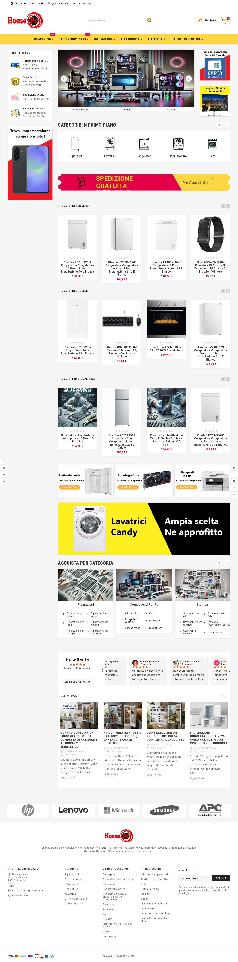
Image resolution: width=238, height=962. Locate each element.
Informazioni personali (155, 874)
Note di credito (150, 889)
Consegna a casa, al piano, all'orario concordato (115, 896)
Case (152, 613)
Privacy (107, 919)
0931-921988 (20, 895)
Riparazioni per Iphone (75, 614)
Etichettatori (215, 632)
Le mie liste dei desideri (155, 903)
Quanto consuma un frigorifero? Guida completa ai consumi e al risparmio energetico (79, 739)
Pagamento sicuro (114, 889)
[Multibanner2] (144, 481)
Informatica (72, 884)
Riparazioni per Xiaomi (99, 623)
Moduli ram (155, 628)
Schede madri (132, 628)
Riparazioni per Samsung (99, 632)
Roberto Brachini (126, 661)
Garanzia (108, 904)
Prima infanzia (74, 903)
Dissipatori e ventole (132, 620)
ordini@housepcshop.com (28, 890)
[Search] (149, 20)
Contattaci (86, 3)
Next (228, 206)
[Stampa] (126, 78)
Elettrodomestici (75, 879)
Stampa (202, 604)
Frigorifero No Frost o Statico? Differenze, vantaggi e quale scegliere (122, 738)
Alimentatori (132, 613)
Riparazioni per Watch (99, 614)
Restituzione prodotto (154, 879)
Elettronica (71, 889)
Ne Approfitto (195, 182)
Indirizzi (146, 893)
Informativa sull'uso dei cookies (117, 925)
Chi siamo (109, 884)
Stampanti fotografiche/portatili (217, 623)
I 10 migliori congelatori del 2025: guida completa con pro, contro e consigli (208, 738)
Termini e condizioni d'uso (119, 879)
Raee (106, 914)
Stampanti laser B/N (216, 614)
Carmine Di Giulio (168, 661)
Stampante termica (189, 632)
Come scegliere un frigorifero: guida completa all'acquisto (166, 736)
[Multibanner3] (202, 481)
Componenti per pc (144, 604)
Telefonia (70, 893)
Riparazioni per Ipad (75, 623)
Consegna (109, 874)
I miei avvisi (148, 908)
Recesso (108, 909)
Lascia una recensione (77, 682)
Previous (223, 206)
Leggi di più (67, 777)
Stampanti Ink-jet (191, 614)
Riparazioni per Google (75, 632)
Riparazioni (86, 604)
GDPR (106, 931)
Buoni (144, 898)
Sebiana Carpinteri (209, 661)
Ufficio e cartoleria (76, 898)
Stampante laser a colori (192, 623)
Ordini (144, 884)
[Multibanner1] (86, 481)
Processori (155, 620)
